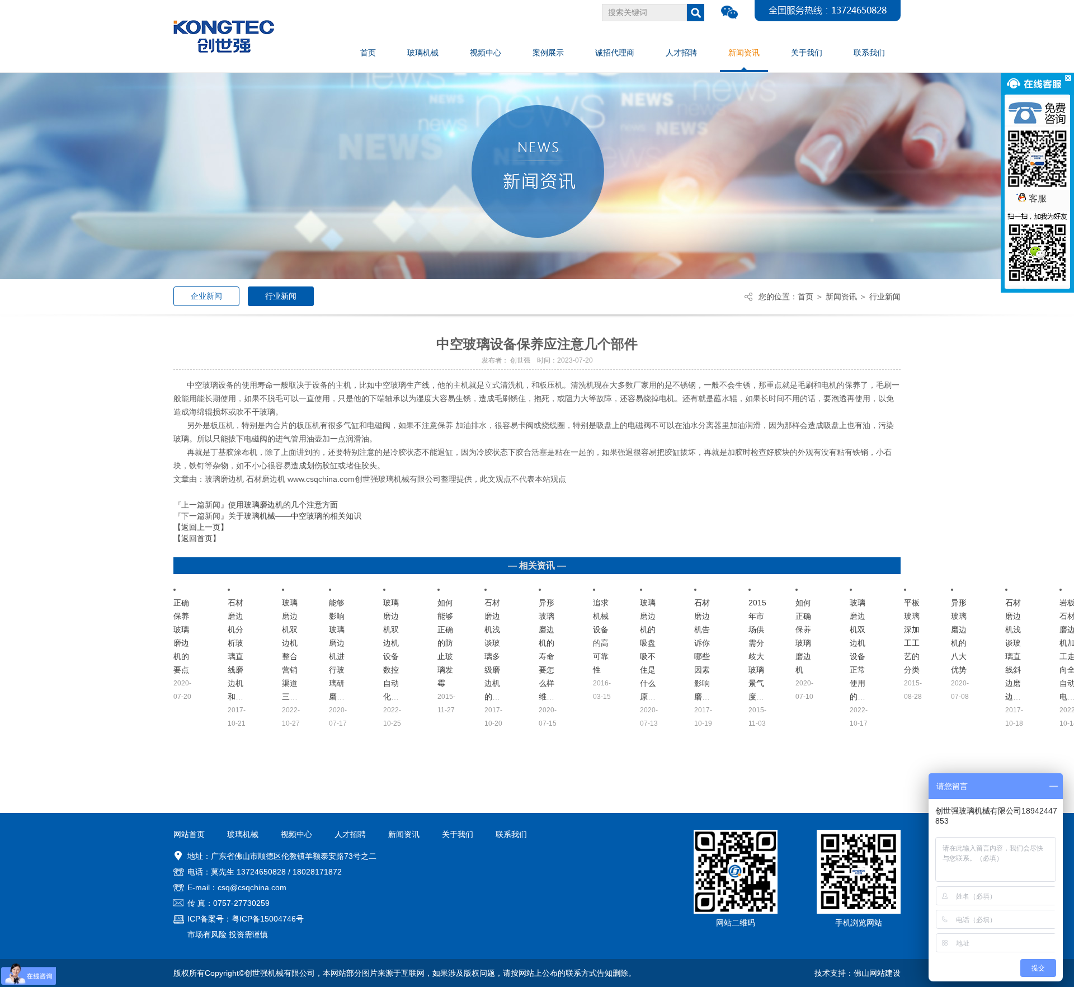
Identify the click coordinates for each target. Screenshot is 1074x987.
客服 (1038, 198)
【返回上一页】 (200, 527)
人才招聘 (350, 834)
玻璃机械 (242, 834)
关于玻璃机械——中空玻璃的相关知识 (294, 515)
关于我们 (457, 834)
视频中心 (296, 834)
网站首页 (189, 834)
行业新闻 (280, 296)
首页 (805, 296)
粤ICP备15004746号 (268, 918)
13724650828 (261, 871)
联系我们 (511, 834)
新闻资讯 (841, 296)
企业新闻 (206, 296)
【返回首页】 (196, 538)
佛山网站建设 (877, 973)
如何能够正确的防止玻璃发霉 (445, 643)
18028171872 (317, 871)
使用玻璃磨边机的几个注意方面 (283, 504)
